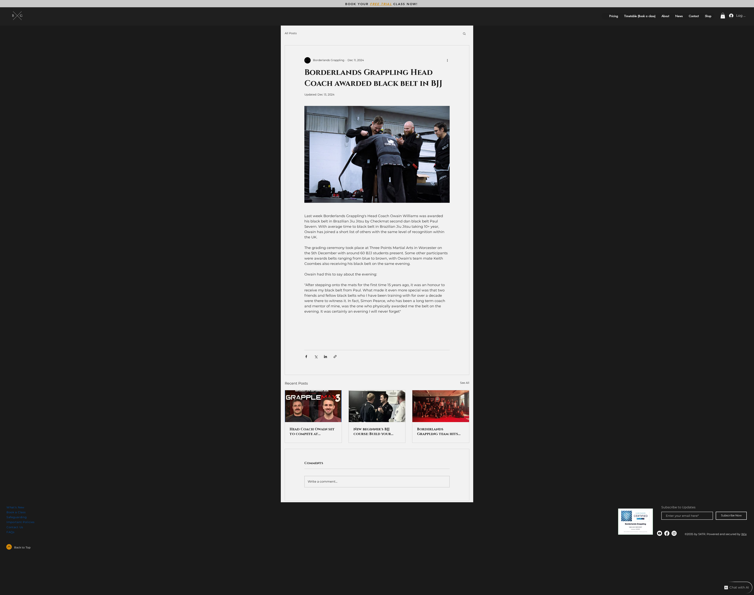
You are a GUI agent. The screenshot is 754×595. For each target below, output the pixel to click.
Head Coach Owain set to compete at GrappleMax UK (312, 431)
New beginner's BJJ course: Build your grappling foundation (376, 431)
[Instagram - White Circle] (674, 533)
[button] (722, 15)
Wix (744, 534)
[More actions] (447, 60)
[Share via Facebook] (306, 356)
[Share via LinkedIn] (325, 356)
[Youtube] (659, 533)
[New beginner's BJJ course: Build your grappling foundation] (377, 406)
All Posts (291, 33)
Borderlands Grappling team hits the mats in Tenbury (437, 431)
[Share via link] (335, 356)
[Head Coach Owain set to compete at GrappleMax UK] (313, 406)
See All (464, 383)
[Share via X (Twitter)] (316, 356)
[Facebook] (666, 533)
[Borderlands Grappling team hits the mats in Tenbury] (440, 406)
